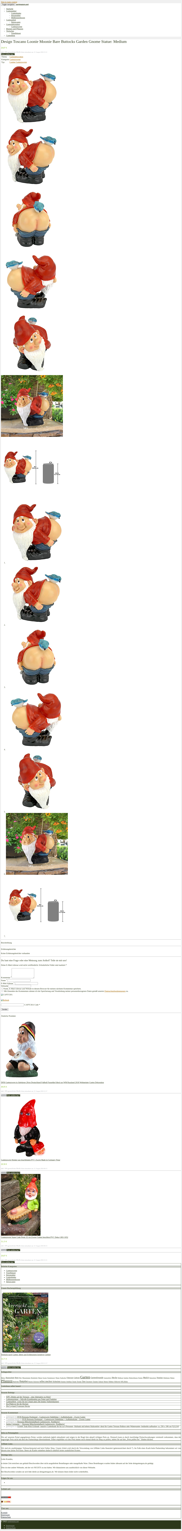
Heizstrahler (16, 15)
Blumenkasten (26, 1378)
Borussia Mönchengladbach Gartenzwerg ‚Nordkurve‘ (38, 1422)
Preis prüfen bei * (8, 54)
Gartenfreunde (97, 1377)
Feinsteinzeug (51, 1378)
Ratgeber (23, 1381)
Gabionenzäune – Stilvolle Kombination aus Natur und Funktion (31, 1399)
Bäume (40, 1378)
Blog (20, 1378)
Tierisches (10, 31)
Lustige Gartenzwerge (18, 62)
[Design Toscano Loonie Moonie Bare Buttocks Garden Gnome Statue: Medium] (32, 125)
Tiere (84, 1381)
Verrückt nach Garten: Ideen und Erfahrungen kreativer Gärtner (26, 1355)
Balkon (3, 1378)
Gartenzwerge (16, 27)
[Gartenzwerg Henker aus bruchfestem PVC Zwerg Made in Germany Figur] (27, 1158)
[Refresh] (5, 1000)
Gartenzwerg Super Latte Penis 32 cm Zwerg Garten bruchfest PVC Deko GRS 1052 (34, 1237)
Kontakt (4, 1513)
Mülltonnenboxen (18, 18)
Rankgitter (16, 1381)
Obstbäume (166, 1378)
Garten (85, 1377)
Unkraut (100, 1381)
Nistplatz (160, 1378)
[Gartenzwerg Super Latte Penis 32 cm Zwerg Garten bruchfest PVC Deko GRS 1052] (20, 1235)
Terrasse (79, 1381)
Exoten (45, 1378)
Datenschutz (6, 1517)
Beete (17, 1378)
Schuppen (36, 1381)
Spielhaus (69, 1381)
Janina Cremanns (12, 1424)
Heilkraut (120, 1378)
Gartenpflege (107, 1378)
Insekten (126, 1378)
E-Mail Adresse (7, 983)
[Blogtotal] (6, 1502)
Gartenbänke (16, 13)
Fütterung (70, 1378)
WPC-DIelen (124, 1381)
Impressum (5, 1515)
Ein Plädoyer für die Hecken (17, 1404)
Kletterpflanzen (133, 1378)
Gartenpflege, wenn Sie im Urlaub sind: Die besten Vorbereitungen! (32, 1402)
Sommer (63, 1381)
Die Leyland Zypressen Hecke (18, 1406)
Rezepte (30, 1381)
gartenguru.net (13, 1521)
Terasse (74, 1381)
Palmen (172, 1378)
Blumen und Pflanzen (14, 29)
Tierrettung (89, 1381)
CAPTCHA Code (31, 1005)
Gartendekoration (13, 24)
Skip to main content (9, 2)
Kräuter (140, 1378)
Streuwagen (15, 22)
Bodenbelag (34, 1378)
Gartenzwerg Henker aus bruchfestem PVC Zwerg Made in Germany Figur (30, 1160)
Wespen (106, 1381)
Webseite (4, 986)
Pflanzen (7, 1381)
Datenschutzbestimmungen (115, 991)
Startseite (9, 9)
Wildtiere (111, 1381)
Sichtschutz (57, 1381)
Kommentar (6, 978)
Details (3, 1095)
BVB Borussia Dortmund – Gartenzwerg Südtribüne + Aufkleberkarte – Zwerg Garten (51, 1417)
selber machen (45, 1381)
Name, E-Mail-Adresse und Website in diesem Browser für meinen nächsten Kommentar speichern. (42, 989)
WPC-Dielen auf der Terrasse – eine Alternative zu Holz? (28, 1397)
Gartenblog (10, 35)
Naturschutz (152, 1378)
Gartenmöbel (11, 11)
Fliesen (58, 1378)
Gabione (77, 1378)
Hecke (114, 1377)
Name (4, 980)
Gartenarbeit (11, 20)
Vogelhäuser (16, 33)
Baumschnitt (10, 1378)
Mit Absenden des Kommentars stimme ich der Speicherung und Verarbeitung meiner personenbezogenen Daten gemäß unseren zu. (65, 991)
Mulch (146, 1377)
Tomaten (95, 1381)
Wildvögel (117, 1381)
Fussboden (63, 1378)
